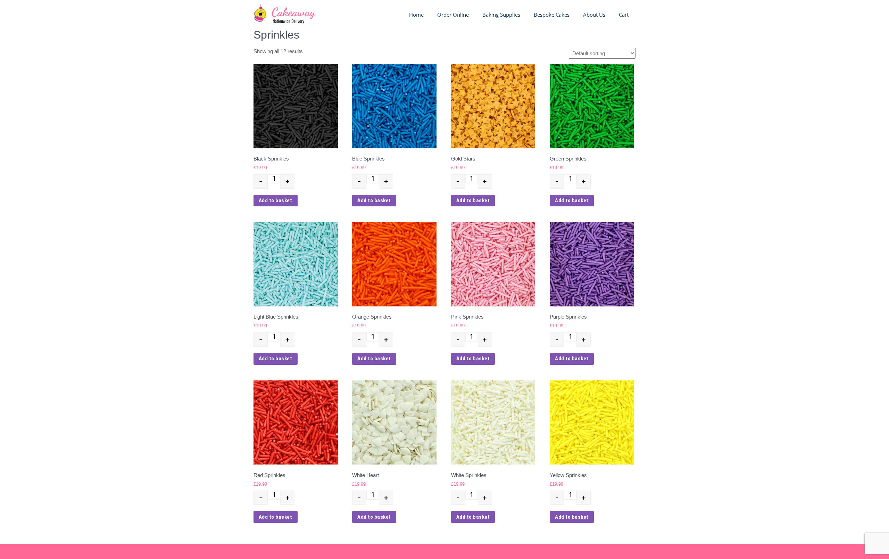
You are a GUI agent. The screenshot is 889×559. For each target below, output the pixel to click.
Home (416, 14)
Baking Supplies (501, 14)
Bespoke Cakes (552, 14)
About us (594, 14)
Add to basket (275, 200)
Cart (624, 14)
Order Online (453, 14)
